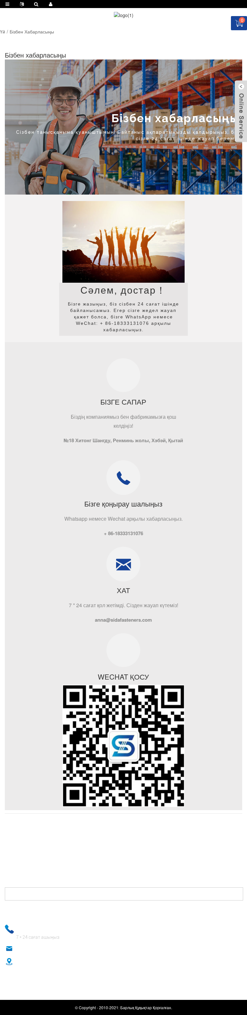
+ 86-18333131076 (38, 928)
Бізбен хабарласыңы (32, 31)
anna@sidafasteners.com (42, 949)
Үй (2, 31)
